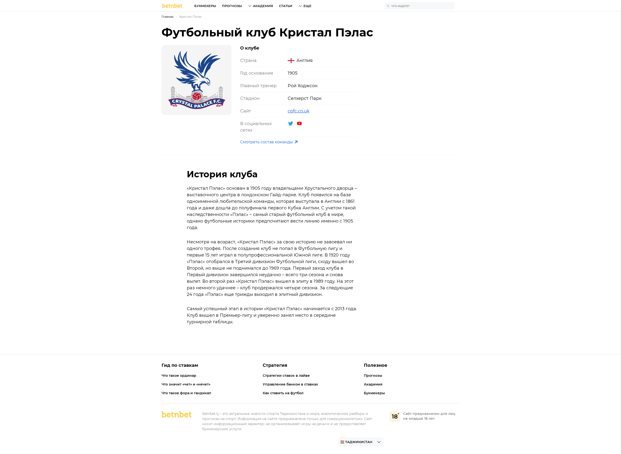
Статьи (285, 6)
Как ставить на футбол (283, 393)
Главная (167, 16)
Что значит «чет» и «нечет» (186, 384)
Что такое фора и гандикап (186, 393)
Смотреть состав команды (266, 142)
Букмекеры (205, 6)
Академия (263, 6)
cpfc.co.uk (299, 111)
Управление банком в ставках (290, 384)
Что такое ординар (179, 375)
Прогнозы (232, 6)
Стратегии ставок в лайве (286, 375)
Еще (307, 6)
